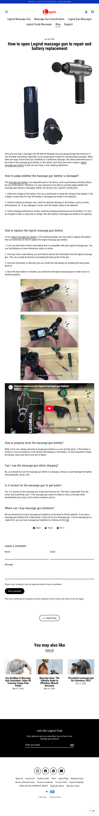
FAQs (54, 778)
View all (49, 650)
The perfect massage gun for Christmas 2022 (81, 679)
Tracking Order (43, 778)
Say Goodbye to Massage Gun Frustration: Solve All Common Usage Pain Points (18, 681)
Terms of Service (71, 599)
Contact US (30, 778)
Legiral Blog (50, 618)
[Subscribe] (72, 744)
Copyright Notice (57, 786)
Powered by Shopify (55, 797)
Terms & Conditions (45, 782)
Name (7, 551)
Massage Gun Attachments (49, 19)
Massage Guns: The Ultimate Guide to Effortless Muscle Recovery (49, 681)
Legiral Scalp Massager (39, 24)
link (67, 520)
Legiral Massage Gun (19, 19)
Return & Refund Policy (25, 782)
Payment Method (77, 782)
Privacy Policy (54, 599)
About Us (19, 778)
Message (9, 564)
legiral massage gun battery (23, 237)
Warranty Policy (73, 786)
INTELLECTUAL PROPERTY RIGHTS (33, 786)
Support (68, 24)
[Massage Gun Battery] (49, 295)
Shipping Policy (77, 778)
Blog (58, 24)
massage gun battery (18, 182)
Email (52, 551)
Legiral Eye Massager (80, 19)
